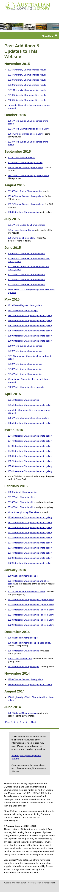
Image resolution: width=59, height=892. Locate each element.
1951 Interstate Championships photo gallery (30, 315)
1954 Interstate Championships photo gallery (30, 471)
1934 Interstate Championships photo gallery (30, 537)
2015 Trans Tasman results (21, 157)
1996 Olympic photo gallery (21, 238)
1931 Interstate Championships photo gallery (30, 522)
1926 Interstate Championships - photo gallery (31, 609)
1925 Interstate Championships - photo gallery (31, 604)
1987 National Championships (23, 713)
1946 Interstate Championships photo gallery (30, 436)
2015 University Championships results (27, 69)
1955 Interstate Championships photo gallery (30, 423)
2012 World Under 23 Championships (26, 274)
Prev (7, 722)
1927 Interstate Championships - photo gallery (31, 614)
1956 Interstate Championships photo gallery (30, 320)
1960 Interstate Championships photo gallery (30, 341)
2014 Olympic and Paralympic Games (26, 591)
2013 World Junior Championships (25, 369)
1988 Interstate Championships (23, 212)
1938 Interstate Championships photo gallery (30, 558)
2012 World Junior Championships (25, 364)
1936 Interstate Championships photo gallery (30, 547)
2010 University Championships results (27, 95)
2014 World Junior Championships (25, 374)
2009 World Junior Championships (25, 346)
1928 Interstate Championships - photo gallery (31, 620)
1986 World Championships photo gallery (28, 418)
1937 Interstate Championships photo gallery (30, 553)
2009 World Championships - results (26, 387)
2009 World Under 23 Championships (26, 253)
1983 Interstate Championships (23, 650)
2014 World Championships (21, 507)
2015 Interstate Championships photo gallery (30, 405)
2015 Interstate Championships (23, 400)
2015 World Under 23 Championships (26, 225)
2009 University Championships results (27, 100)
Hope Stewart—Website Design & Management (34, 883)
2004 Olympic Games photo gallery (25, 134)
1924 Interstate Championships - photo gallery (31, 599)
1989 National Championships (23, 576)
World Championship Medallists (23, 512)
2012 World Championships (21, 497)
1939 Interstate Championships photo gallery (30, 563)
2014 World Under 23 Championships (26, 284)
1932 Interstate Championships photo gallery (30, 527)
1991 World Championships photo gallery (28, 175)
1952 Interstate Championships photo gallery (30, 461)
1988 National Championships (23, 637)
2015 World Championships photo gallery (28, 128)
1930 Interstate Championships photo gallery (30, 517)
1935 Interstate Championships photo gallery (30, 542)
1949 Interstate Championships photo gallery (30, 451)
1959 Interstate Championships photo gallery (30, 335)
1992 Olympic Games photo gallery (25, 167)
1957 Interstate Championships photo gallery (30, 325)
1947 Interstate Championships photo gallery (30, 441)
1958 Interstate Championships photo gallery (30, 330)
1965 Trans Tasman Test (20, 658)
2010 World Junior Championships (25, 351)
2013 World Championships (21, 502)
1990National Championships (22, 492)
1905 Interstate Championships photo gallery (30, 684)
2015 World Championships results (25, 162)
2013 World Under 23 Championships (26, 279)
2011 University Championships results (27, 90)
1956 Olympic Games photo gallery (25, 679)
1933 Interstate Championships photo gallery (30, 532)
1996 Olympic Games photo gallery (25, 196)
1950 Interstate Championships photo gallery (30, 456)
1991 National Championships (23, 310)
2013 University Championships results (27, 80)
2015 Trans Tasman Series (21, 230)
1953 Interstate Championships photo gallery (30, 466)
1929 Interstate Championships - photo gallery (31, 625)
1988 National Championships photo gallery (29, 642)
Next (33, 722)
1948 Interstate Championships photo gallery (30, 446)
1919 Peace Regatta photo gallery (25, 305)
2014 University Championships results (27, 74)
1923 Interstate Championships (23, 666)
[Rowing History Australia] (26, 11)
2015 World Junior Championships (25, 191)
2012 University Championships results (27, 85)
